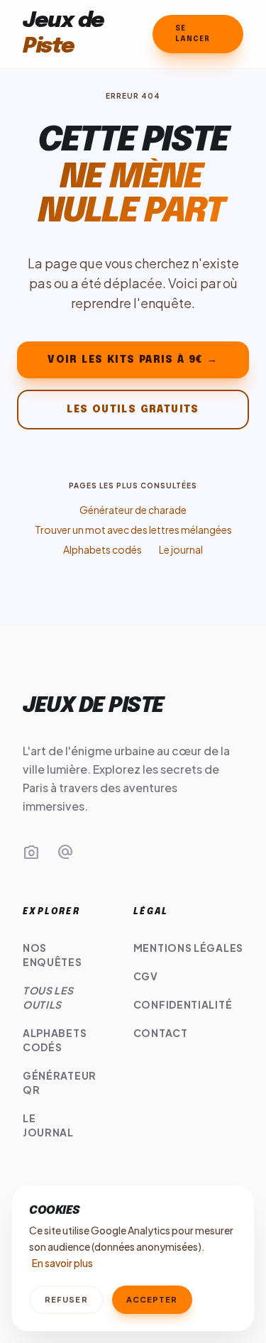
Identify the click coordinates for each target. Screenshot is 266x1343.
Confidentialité (183, 1004)
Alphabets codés (102, 549)
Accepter (152, 1299)
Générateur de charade (133, 509)
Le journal (181, 549)
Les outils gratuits (133, 410)
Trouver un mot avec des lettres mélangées (133, 529)
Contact (160, 1032)
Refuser (66, 1299)
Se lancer (192, 34)
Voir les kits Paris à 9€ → (133, 360)
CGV (145, 976)
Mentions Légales (188, 947)
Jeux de (63, 33)
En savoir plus (62, 1262)
